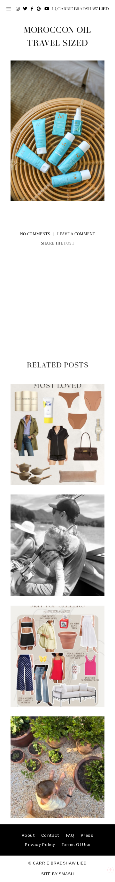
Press (86, 835)
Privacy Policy (40, 844)
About (28, 835)
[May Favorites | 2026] (57, 705)
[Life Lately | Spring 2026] (57, 816)
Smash (66, 874)
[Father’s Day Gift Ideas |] (57, 594)
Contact (50, 835)
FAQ (70, 835)
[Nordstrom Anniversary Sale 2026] (57, 483)
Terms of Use (76, 844)
